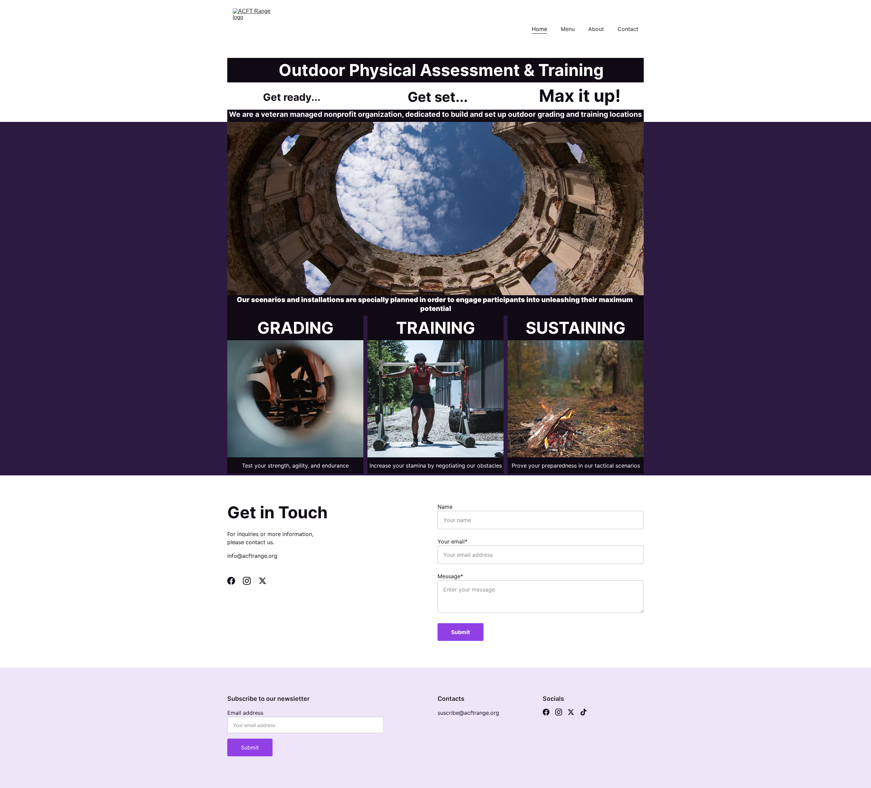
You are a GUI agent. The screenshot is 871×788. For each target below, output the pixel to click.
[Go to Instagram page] (250, 581)
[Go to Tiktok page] (583, 712)
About (596, 29)
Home (539, 29)
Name (445, 506)
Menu (568, 29)
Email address (245, 712)
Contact (628, 29)
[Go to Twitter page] (262, 581)
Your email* (452, 541)
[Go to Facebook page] (234, 581)
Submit (460, 632)
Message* (450, 576)
